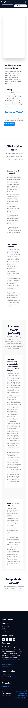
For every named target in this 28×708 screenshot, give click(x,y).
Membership (5, 659)
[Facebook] (10, 639)
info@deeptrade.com (7, 664)
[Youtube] (3, 639)
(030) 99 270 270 (7, 666)
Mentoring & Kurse (15, 659)
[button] (25, 2)
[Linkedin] (14, 639)
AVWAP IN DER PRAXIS (9, 123)
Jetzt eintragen (6, 686)
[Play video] (14, 39)
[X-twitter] (7, 639)
